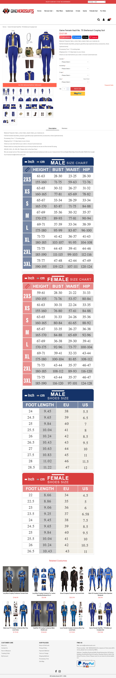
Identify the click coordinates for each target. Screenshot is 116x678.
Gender (61, 59)
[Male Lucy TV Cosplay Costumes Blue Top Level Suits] (16, 614)
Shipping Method (44, 656)
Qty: (60, 88)
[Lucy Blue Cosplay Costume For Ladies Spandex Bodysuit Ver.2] (44, 579)
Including (62, 65)
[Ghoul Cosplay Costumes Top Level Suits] (72, 579)
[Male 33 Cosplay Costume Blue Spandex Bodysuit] (100, 579)
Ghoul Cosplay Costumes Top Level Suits (72, 593)
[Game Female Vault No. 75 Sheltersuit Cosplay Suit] (100, 614)
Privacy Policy (43, 648)
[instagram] (60, 672)
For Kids (103, 11)
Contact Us (4, 648)
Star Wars (59, 11)
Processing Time (44, 659)
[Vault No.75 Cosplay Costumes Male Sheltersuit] (44, 614)
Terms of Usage (43, 653)
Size (60, 79)
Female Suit (94, 11)
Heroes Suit (48, 11)
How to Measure (6, 650)
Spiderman (69, 11)
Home (39, 11)
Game (85, 11)
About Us (4, 645)
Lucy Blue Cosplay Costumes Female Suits (15, 593)
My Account (4, 656)
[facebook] (56, 672)
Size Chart (86, 79)
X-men (78, 11)
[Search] (98, 20)
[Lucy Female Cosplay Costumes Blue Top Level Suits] (72, 614)
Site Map (41, 661)
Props (61, 72)
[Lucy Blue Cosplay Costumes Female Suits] (16, 579)
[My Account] (103, 20)
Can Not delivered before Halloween (29, 85)
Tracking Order (5, 653)
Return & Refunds (44, 645)
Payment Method (44, 650)
